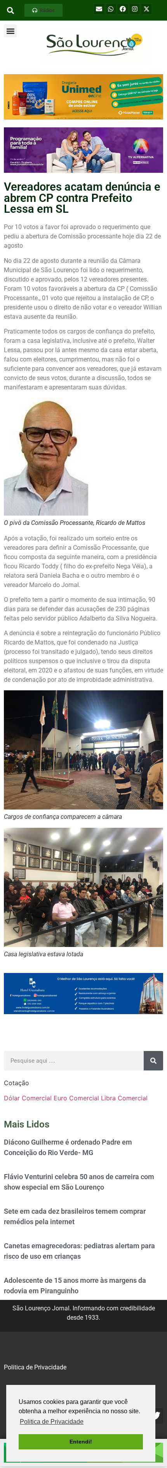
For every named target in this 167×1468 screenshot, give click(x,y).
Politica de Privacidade (35, 1367)
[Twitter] (155, 1416)
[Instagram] (135, 9)
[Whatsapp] (111, 9)
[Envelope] (99, 9)
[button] (43, 10)
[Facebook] (123, 9)
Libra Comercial (124, 1098)
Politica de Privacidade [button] (52, 1421)
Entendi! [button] (81, 1441)
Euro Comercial (76, 1098)
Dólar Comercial (28, 1098)
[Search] (153, 1060)
